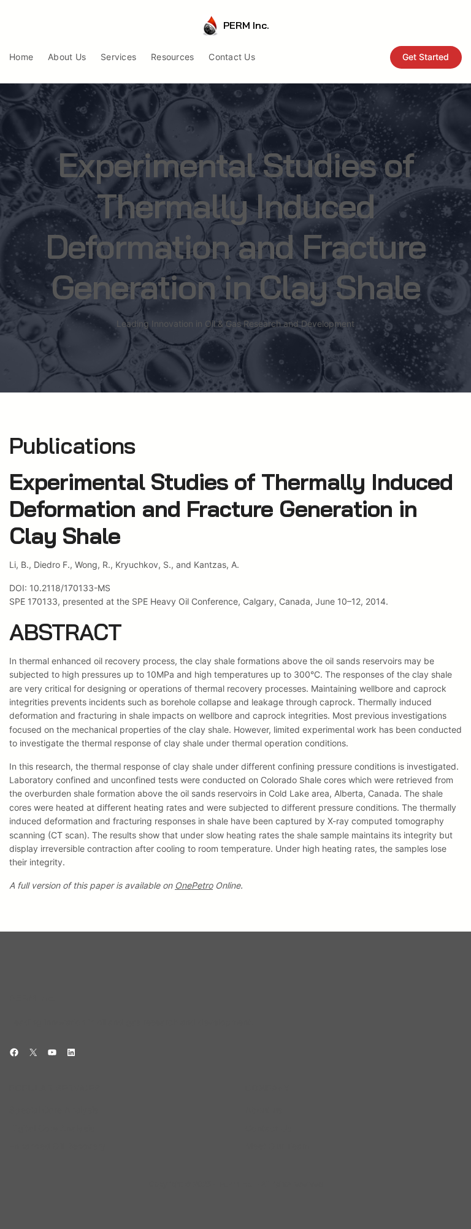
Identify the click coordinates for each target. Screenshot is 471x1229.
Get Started (425, 57)
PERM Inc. (246, 25)
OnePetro (194, 885)
